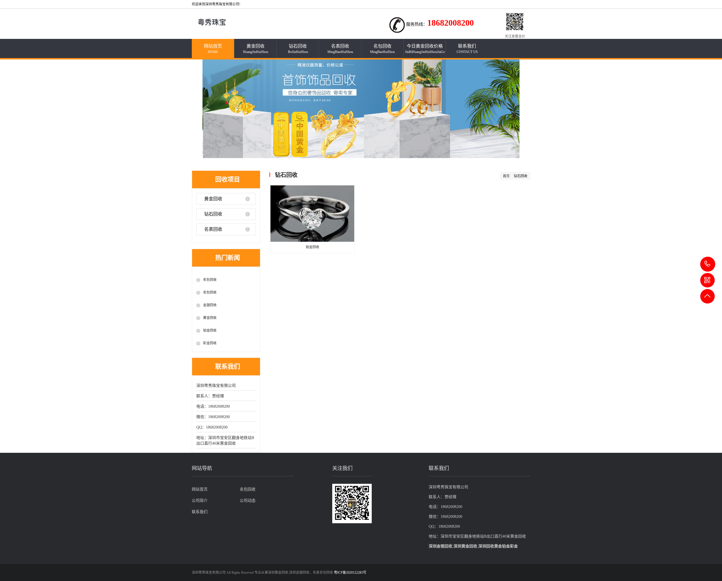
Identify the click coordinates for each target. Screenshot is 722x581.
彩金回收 (210, 343)
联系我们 (467, 49)
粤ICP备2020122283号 (350, 573)
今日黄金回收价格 (425, 49)
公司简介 (200, 500)
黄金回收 (255, 49)
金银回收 (210, 305)
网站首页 (213, 49)
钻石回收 (298, 49)
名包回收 (382, 49)
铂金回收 (210, 330)
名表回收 (340, 49)
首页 (506, 176)
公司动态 (248, 500)
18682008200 (707, 264)
